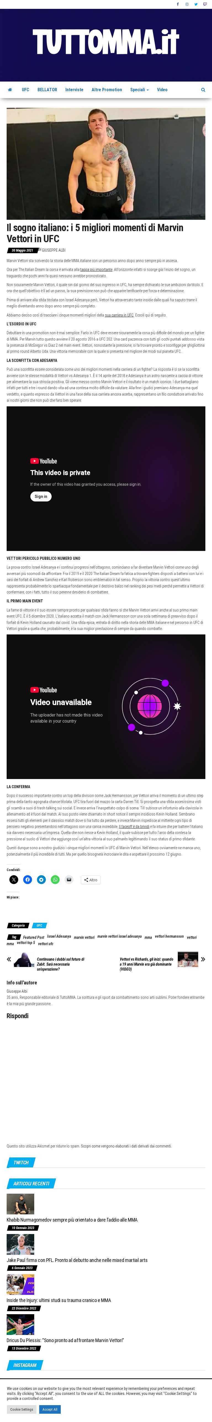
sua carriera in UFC (119, 315)
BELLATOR (47, 89)
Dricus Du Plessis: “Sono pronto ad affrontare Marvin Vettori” (65, 1340)
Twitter (196, 4)
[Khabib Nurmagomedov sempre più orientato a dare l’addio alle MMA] (20, 1203)
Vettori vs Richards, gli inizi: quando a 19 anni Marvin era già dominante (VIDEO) (146, 964)
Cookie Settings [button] (21, 1409)
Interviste (74, 89)
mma (148, 937)
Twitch (205, 4)
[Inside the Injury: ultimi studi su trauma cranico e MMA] (20, 1284)
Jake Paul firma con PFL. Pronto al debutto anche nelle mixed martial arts (77, 1260)
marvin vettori (84, 937)
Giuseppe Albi (53, 250)
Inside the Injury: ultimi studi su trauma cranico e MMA (59, 1300)
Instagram (187, 4)
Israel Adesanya (59, 936)
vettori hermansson (169, 936)
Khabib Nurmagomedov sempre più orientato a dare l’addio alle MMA (72, 1220)
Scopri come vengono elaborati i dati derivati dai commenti (126, 1146)
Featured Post (33, 937)
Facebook (178, 4)
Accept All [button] (50, 1409)
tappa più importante (96, 269)
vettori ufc (45, 944)
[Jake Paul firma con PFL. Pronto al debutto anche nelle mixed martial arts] (20, 1243)
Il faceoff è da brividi (134, 826)
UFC (25, 89)
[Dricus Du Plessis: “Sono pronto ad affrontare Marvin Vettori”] (20, 1324)
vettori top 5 (26, 942)
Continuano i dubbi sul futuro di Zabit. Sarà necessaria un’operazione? (60, 964)
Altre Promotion (107, 89)
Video (162, 89)
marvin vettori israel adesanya (119, 936)
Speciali (138, 89)
